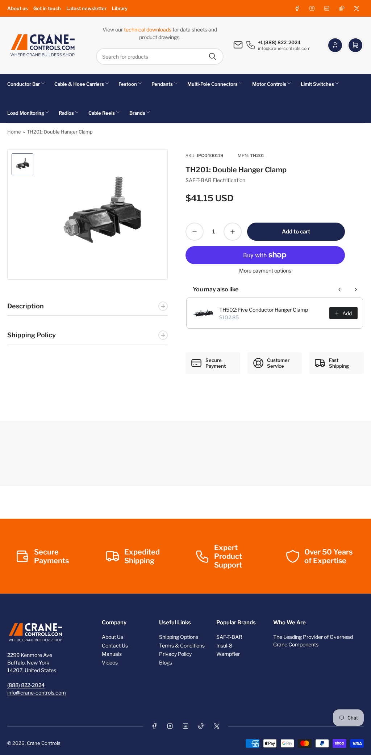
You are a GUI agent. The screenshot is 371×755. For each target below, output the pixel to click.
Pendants (162, 84)
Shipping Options (178, 637)
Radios (66, 113)
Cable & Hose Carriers (79, 84)
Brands (137, 113)
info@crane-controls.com (36, 692)
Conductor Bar (23, 84)
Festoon (127, 84)
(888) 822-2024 (26, 685)
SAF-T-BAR (229, 637)
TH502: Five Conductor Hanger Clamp (263, 310)
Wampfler (228, 654)
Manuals (112, 654)
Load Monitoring (25, 113)
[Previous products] (340, 289)
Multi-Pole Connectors (212, 84)
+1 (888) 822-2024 (279, 42)
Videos (110, 662)
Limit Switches (317, 84)
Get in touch (47, 8)
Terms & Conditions (182, 645)
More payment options (265, 270)
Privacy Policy (175, 654)
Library (120, 8)
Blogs (165, 662)
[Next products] (356, 289)
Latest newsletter (86, 8)
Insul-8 (224, 645)
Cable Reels (101, 113)
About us (17, 8)
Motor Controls (269, 84)
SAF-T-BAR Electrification (215, 180)
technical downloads (148, 29)
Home (14, 132)
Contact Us (115, 645)
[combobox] (160, 56)
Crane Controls (44, 743)
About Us (112, 637)
